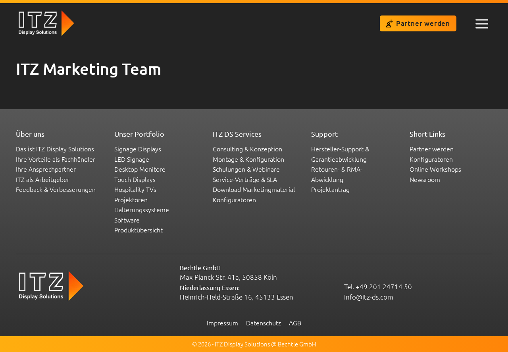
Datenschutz (263, 322)
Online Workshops (435, 168)
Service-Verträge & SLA (245, 179)
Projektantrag (330, 189)
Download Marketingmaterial (254, 189)
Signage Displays (137, 148)
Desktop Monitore (139, 168)
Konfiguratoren (234, 199)
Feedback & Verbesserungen (56, 189)
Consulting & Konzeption (247, 148)
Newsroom (425, 179)
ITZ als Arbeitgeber (42, 179)
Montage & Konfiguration (248, 159)
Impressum (222, 322)
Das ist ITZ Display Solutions (55, 148)
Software (127, 219)
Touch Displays (135, 179)
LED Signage (131, 159)
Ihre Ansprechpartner (46, 168)
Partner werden (423, 23)
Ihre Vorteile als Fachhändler (55, 159)
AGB (295, 322)
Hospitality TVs (135, 189)
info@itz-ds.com (368, 296)
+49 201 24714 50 (384, 286)
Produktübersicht (138, 229)
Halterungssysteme (141, 209)
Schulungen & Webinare (246, 168)
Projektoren (131, 199)
